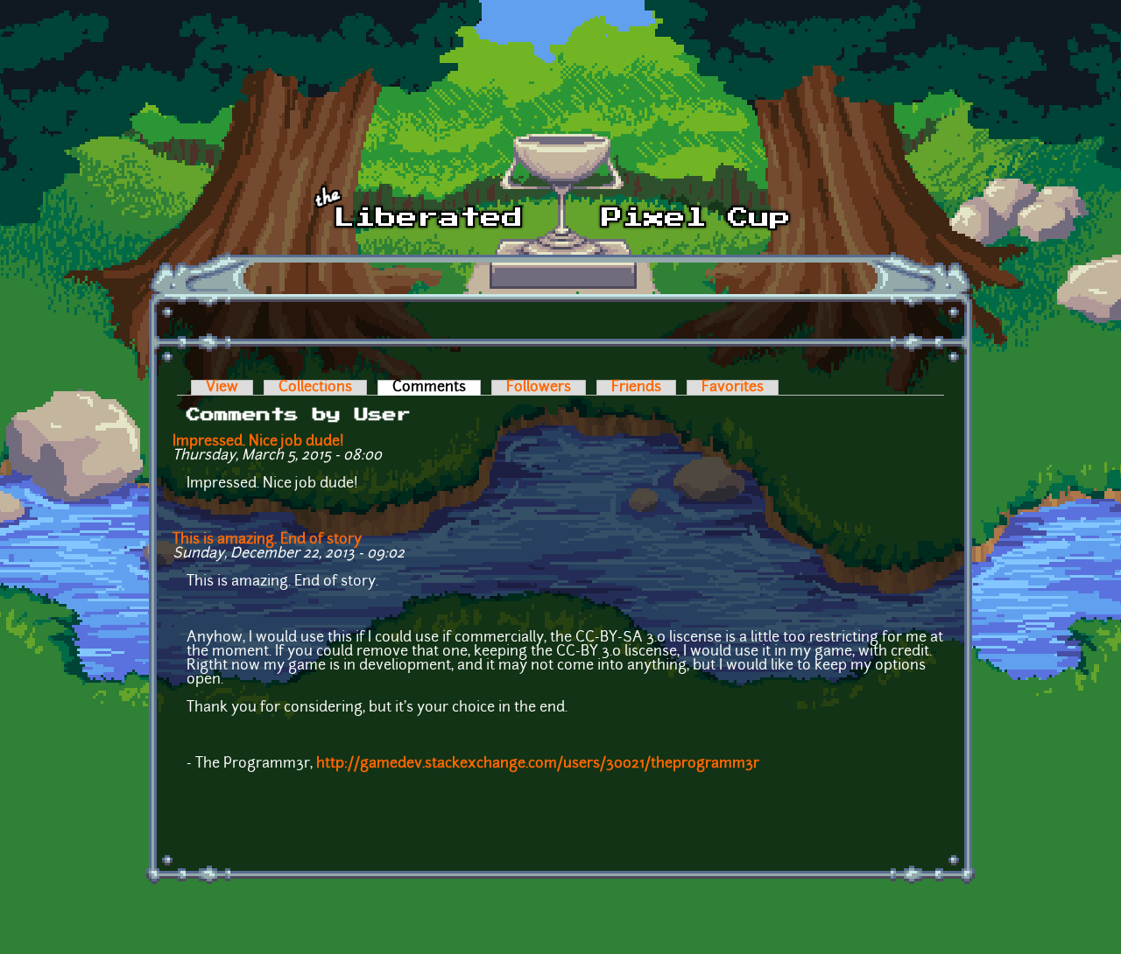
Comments (436, 388)
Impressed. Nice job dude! (262, 442)
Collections (315, 388)
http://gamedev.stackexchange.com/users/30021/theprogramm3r (537, 764)
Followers (538, 388)
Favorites (733, 388)
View (222, 388)
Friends (636, 388)
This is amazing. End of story (267, 540)
